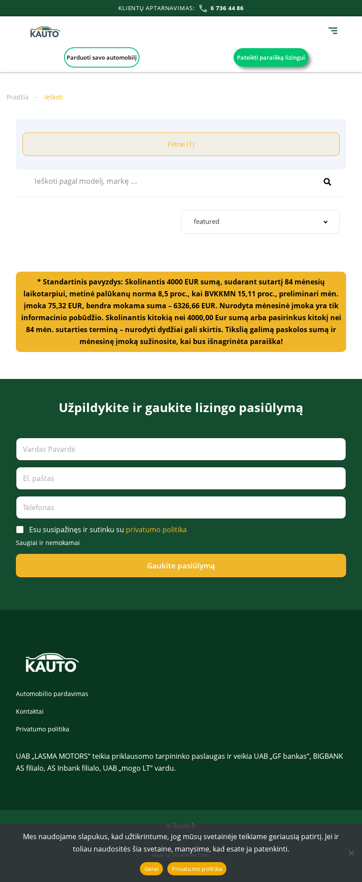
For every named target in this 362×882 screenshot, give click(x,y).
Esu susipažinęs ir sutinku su (108, 529)
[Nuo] (351, 852)
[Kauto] (45, 32)
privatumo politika (156, 529)
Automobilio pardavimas (52, 693)
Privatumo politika (42, 729)
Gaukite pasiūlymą (181, 565)
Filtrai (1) (181, 144)
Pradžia (18, 97)
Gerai (151, 869)
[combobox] (260, 222)
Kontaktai (30, 711)
